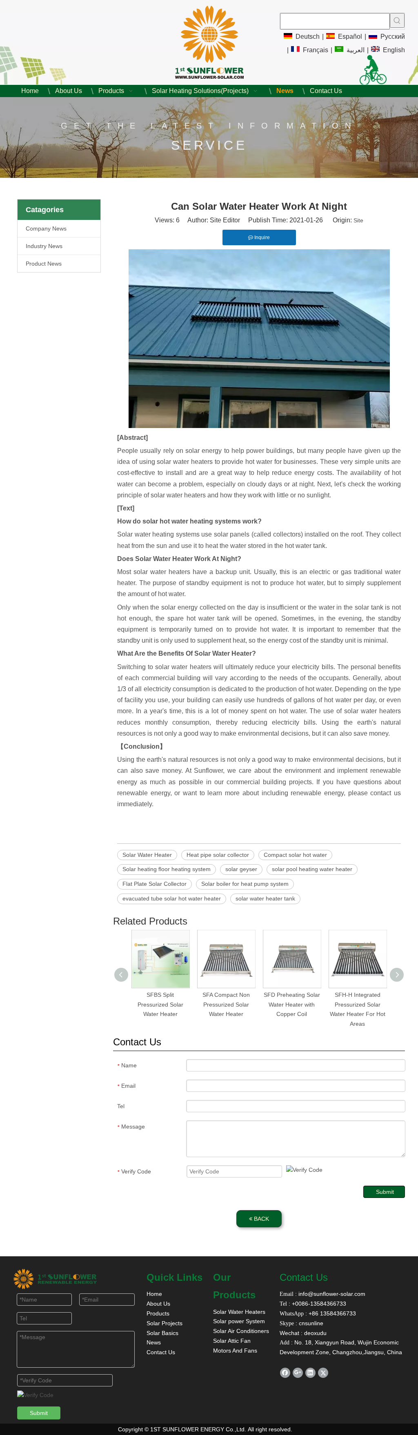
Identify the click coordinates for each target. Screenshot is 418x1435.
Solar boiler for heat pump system (245, 884)
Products (158, 1313)
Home (154, 1294)
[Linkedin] (310, 1373)
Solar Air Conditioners (241, 1331)
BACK (260, 1218)
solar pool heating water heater (312, 869)
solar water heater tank (265, 898)
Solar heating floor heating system (166, 869)
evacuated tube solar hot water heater (171, 898)
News (154, 1342)
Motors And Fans (235, 1350)
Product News (44, 263)
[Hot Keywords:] (397, 20)
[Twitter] (323, 1373)
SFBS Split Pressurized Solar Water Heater (160, 1004)
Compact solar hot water (295, 855)
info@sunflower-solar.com (331, 1294)
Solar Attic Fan (232, 1340)
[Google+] (298, 1373)
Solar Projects (164, 1323)
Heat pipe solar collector (218, 855)
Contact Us (161, 1352)
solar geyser (241, 869)
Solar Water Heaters (239, 1312)
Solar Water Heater (147, 855)
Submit (385, 1192)
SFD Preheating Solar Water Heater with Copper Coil (292, 1004)
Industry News (44, 246)
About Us (158, 1303)
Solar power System (239, 1321)
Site (358, 220)
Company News (46, 228)
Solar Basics (162, 1333)
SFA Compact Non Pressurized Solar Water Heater (226, 1004)
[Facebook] (285, 1373)
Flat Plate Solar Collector (154, 884)
